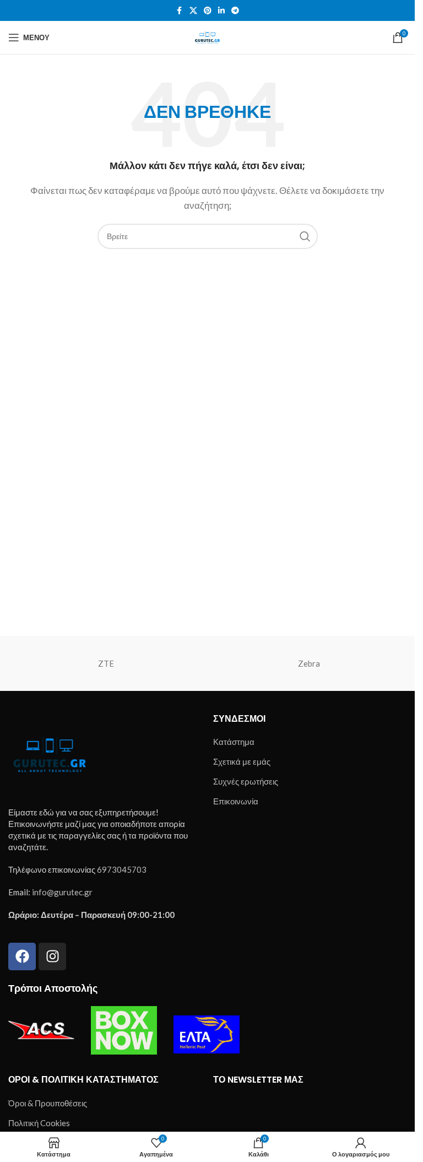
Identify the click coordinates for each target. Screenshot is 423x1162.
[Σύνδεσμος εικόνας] (49, 753)
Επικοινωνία (235, 801)
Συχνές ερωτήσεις (245, 781)
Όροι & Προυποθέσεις (47, 1103)
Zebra (309, 663)
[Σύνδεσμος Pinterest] (207, 10)
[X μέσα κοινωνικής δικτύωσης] (193, 10)
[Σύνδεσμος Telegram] (235, 10)
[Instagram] (52, 956)
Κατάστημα (233, 742)
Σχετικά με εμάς (241, 761)
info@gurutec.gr (62, 892)
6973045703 (122, 869)
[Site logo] (207, 36)
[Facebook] (22, 956)
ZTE (106, 663)
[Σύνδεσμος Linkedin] (221, 10)
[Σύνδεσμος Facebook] (179, 10)
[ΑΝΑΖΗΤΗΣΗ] (305, 236)
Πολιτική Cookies (39, 1123)
